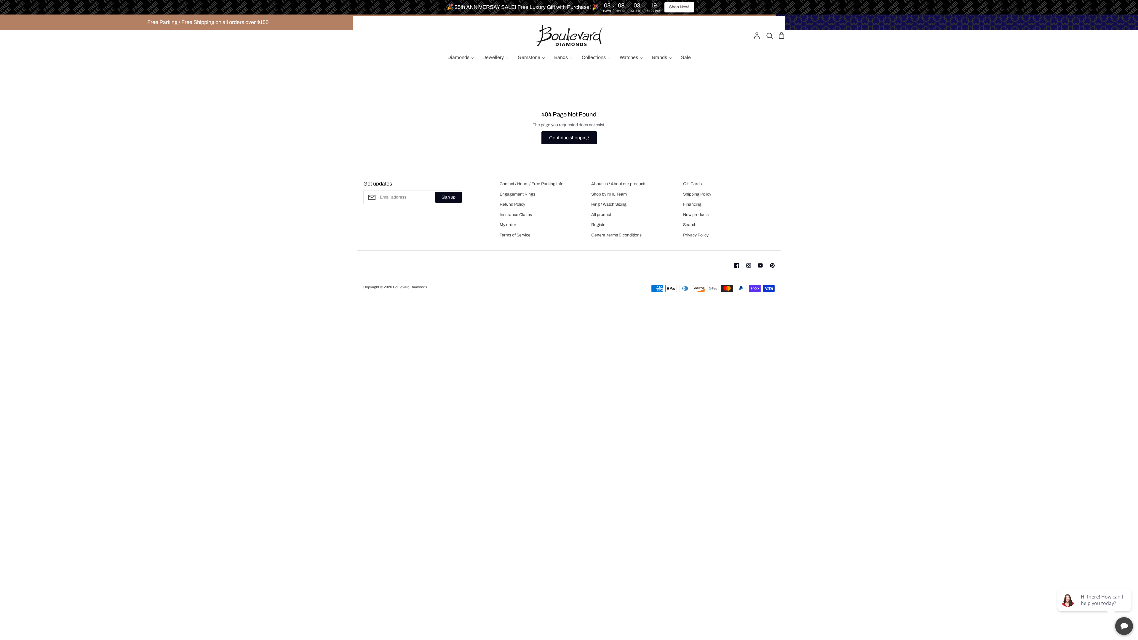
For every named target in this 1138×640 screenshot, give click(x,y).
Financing (692, 204)
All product (601, 214)
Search (689, 225)
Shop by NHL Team (609, 194)
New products (696, 214)
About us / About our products (618, 184)
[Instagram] (749, 265)
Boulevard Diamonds (410, 287)
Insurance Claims (516, 214)
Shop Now (853, 22)
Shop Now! (679, 7)
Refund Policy (512, 204)
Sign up (448, 197)
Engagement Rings (517, 194)
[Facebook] (737, 265)
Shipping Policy (697, 194)
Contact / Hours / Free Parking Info (531, 184)
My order (508, 225)
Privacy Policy (696, 235)
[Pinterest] (772, 265)
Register (599, 225)
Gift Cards (692, 184)
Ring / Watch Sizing (608, 204)
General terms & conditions (616, 235)
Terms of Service (515, 235)
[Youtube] (760, 265)
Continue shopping (569, 137)
